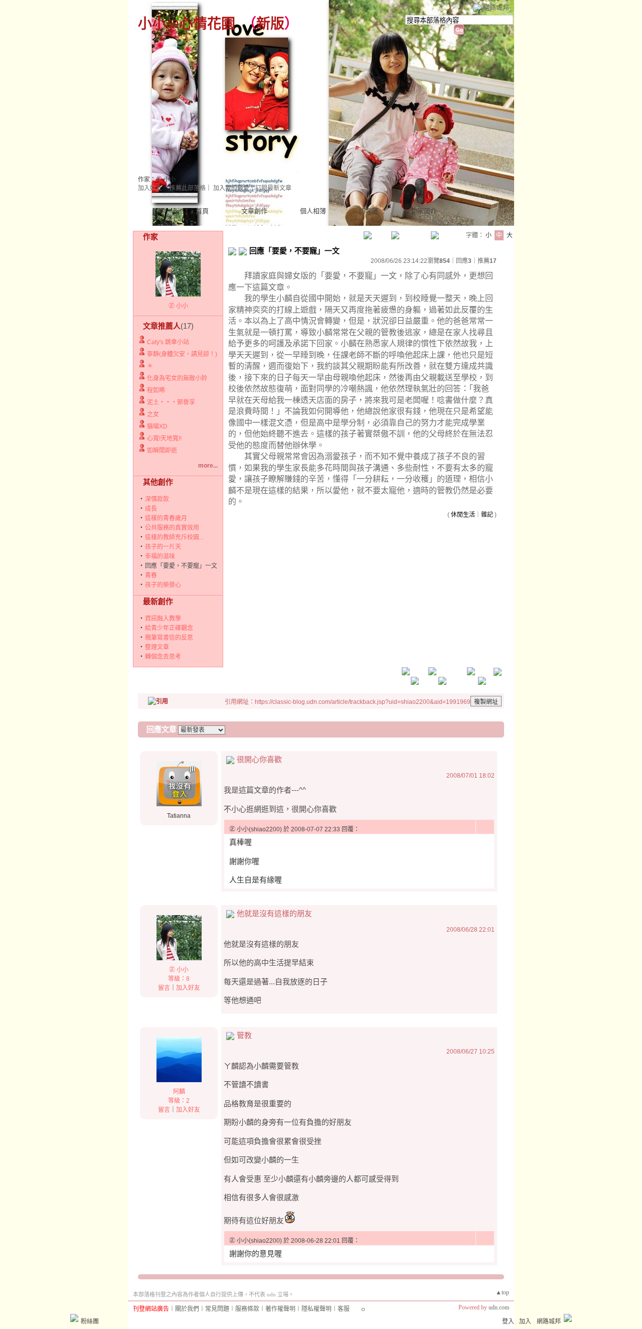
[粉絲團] (74, 1318)
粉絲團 (90, 1321)
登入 (508, 1321)
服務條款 (247, 1308)
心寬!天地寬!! (164, 438)
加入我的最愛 (231, 188)
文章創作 (254, 211)
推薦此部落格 (188, 188)
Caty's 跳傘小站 (168, 342)
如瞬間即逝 (162, 450)
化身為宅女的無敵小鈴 (177, 378)
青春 (151, 575)
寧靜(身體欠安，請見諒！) (182, 354)
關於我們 (187, 1308)
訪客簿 (368, 211)
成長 (151, 508)
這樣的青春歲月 (166, 518)
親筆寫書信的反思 (169, 637)
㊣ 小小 (178, 306)
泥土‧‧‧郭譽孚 (171, 402)
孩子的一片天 (163, 546)
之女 (153, 414)
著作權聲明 (280, 1308)
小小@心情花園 (186, 24)
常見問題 (217, 1308)
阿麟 (179, 1091)
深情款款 (157, 499)
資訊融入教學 (163, 618)
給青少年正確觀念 (169, 628)
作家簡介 (424, 211)
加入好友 (150, 188)
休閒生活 (463, 514)
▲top (502, 1292)
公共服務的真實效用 (172, 527)
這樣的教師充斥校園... (174, 537)
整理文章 (157, 647)
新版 (270, 24)
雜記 (487, 514)
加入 (525, 1321)
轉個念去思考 (163, 656)
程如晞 (156, 390)
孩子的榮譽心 (163, 584)
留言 (164, 987)
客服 (344, 1308)
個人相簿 (313, 211)
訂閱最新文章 (273, 188)
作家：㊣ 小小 (157, 179)
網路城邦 (496, 7)
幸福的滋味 (160, 556)
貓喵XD (157, 426)
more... (208, 465)
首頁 (202, 211)
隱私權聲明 (316, 1308)
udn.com (499, 1307)
